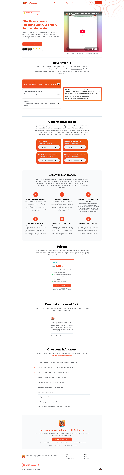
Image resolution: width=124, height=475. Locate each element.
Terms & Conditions (69, 458)
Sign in (91, 3)
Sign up (98, 3)
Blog (67, 3)
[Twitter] (100, 469)
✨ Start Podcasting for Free (32, 44)
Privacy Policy (68, 456)
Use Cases (54, 3)
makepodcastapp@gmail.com (62, 356)
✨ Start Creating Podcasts (62, 285)
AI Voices (72, 3)
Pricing (61, 3)
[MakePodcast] (24, 456)
